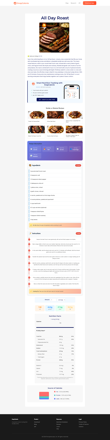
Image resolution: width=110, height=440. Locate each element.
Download (37, 422)
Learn (58, 426)
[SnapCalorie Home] (21, 3)
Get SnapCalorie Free (47, 99)
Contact (81, 426)
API (80, 3)
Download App (89, 3)
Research (73, 3)
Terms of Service (84, 424)
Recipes (58, 424)
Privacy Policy (83, 422)
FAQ (57, 429)
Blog (67, 3)
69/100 (40, 56)
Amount (47, 299)
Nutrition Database (62, 422)
